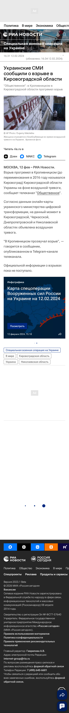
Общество (25, 568)
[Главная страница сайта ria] (22, 34)
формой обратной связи (49, 666)
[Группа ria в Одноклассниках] (51, 547)
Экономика (42, 568)
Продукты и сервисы (54, 574)
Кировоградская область (34, 355)
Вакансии (10, 589)
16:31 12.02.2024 (14, 55)
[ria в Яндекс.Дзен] (24, 547)
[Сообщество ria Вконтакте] (37, 547)
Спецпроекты (13, 574)
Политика (9, 568)
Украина (11, 361)
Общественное (48, 193)
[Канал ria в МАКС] (10, 547)
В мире (10, 355)
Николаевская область (34, 361)
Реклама (30, 574)
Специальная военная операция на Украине (32, 350)
